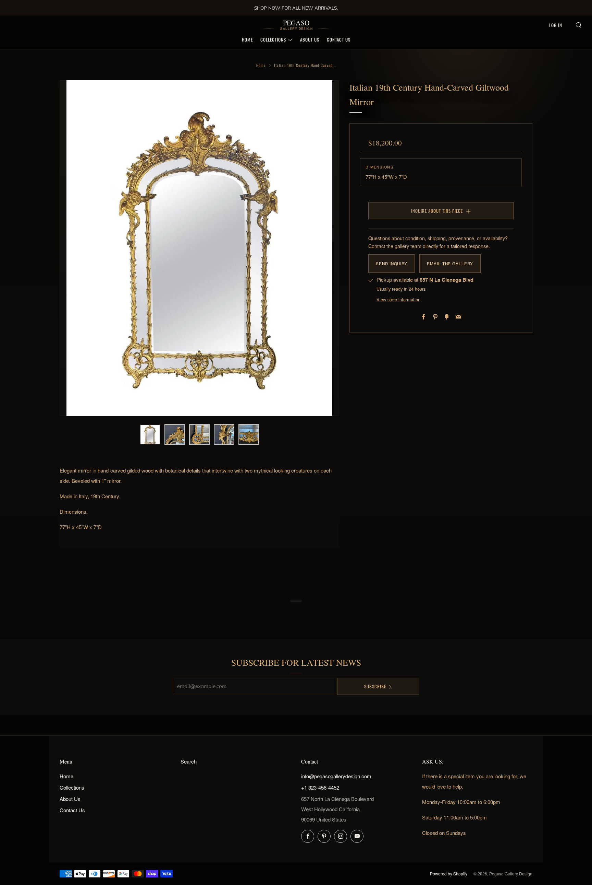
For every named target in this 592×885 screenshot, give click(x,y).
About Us (309, 39)
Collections (273, 39)
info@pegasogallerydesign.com (336, 776)
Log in (555, 25)
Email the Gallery (450, 263)
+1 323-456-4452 (320, 787)
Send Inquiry (391, 263)
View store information (398, 299)
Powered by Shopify (448, 873)
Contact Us (338, 39)
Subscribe (375, 686)
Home (247, 39)
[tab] (150, 434)
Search (189, 761)
